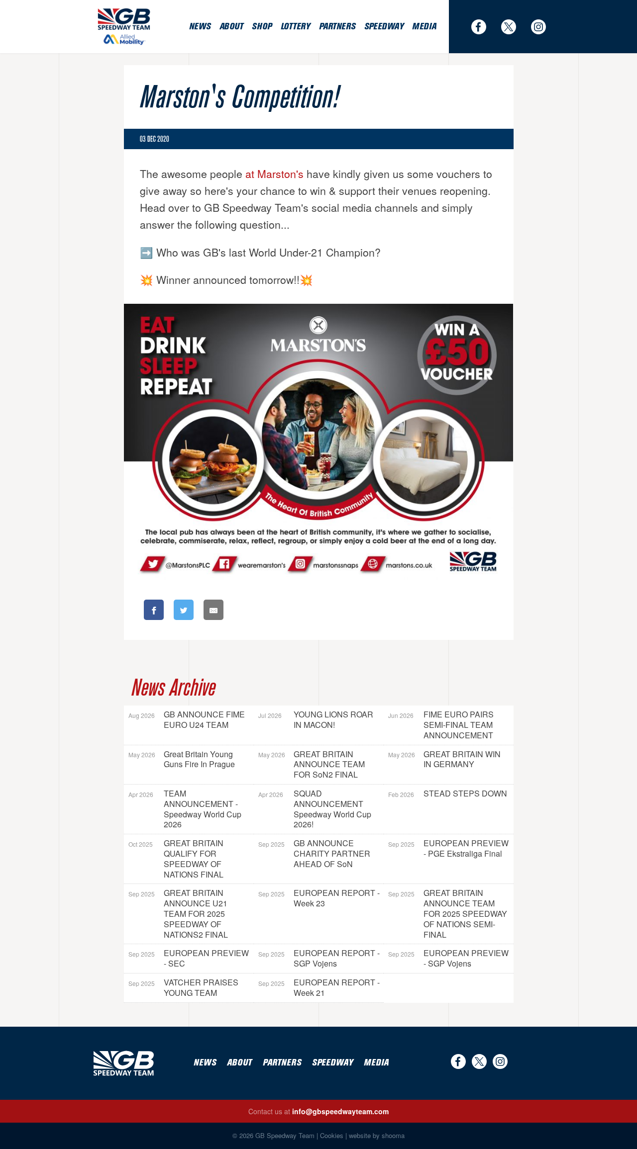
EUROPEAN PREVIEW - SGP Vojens (448, 958)
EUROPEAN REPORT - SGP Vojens (319, 958)
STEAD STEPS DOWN (447, 793)
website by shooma (377, 1135)
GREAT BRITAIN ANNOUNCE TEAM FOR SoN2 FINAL (311, 764)
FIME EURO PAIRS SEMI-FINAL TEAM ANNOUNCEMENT (441, 724)
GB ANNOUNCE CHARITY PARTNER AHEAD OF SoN (314, 853)
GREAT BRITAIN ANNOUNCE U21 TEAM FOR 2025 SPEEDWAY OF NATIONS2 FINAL (178, 913)
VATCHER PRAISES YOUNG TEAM (183, 987)
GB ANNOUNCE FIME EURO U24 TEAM (186, 719)
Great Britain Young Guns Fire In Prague (181, 759)
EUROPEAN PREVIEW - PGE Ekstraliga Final (448, 848)
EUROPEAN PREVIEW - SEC (188, 958)
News (200, 26)
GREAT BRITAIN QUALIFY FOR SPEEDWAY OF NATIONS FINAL (175, 858)
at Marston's (274, 173)
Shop (261, 26)
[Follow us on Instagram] (543, 26)
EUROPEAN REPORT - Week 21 (319, 987)
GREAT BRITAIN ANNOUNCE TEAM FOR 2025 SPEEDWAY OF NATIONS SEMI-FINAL (447, 913)
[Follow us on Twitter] (513, 26)
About (231, 26)
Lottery (295, 26)
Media (424, 26)
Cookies (331, 1135)
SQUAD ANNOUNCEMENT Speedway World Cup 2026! (314, 809)
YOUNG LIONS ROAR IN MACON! (315, 719)
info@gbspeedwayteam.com (340, 1111)
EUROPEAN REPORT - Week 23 (319, 898)
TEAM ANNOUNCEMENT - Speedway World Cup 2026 (184, 809)
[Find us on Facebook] (483, 26)
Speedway (383, 26)
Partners (337, 26)
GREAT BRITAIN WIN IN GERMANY (444, 759)
